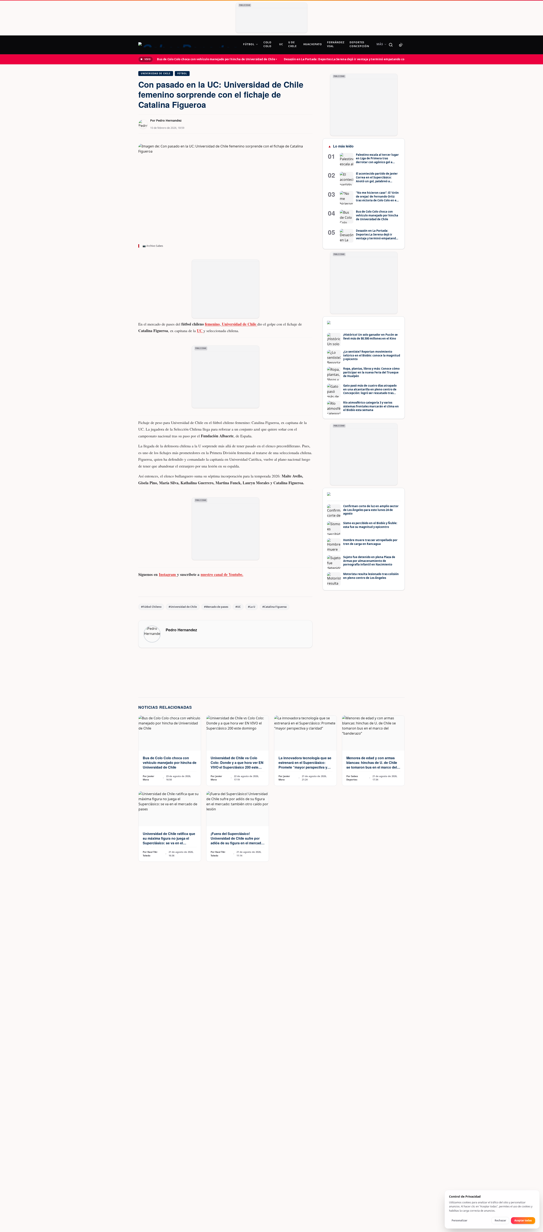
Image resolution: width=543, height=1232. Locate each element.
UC (200, 330)
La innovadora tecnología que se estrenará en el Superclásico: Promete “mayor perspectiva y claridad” (304, 764)
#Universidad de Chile (183, 607)
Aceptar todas (523, 1220)
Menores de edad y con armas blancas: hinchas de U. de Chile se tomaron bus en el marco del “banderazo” (371, 764)
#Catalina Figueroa (274, 607)
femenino (212, 324)
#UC (238, 607)
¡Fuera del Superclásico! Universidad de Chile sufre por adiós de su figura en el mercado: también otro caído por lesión (237, 840)
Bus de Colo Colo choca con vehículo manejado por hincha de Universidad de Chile (169, 762)
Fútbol (182, 73)
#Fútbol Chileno (151, 607)
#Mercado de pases (216, 607)
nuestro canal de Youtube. (222, 574)
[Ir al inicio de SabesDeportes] (188, 44)
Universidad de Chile (156, 73)
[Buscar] (391, 45)
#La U (251, 607)
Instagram (168, 574)
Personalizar (459, 1220)
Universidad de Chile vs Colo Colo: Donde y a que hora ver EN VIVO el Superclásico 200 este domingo (237, 764)
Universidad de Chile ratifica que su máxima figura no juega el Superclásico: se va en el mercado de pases (169, 840)
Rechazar (500, 1220)
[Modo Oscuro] (401, 45)
